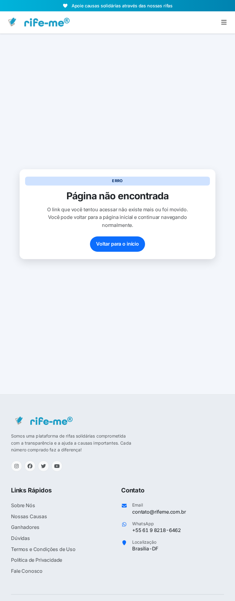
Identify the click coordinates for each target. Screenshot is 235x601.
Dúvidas (20, 538)
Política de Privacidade (36, 560)
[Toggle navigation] (223, 22)
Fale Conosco (27, 571)
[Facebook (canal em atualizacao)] (29, 466)
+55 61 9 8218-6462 (156, 530)
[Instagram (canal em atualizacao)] (16, 466)
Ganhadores (25, 527)
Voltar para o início (117, 244)
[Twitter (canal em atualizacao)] (43, 466)
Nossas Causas (29, 516)
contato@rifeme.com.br (159, 512)
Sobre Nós (23, 505)
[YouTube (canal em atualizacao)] (56, 466)
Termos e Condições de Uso (43, 549)
